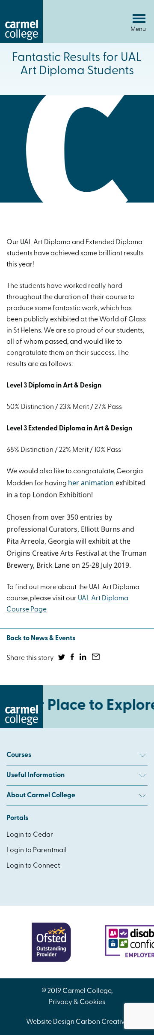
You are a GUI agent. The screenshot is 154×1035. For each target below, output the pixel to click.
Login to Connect (33, 865)
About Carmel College (40, 795)
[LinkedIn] (84, 658)
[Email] (96, 658)
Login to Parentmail (36, 850)
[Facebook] (73, 658)
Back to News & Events (40, 638)
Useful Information (35, 775)
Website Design (50, 1022)
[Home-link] (21, 41)
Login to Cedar (29, 835)
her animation (91, 482)
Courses (18, 755)
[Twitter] (62, 658)
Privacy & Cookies (77, 1002)
